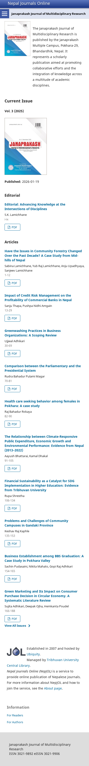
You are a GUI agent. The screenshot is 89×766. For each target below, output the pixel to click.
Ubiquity (33, 654)
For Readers (15, 715)
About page (53, 688)
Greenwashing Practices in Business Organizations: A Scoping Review (33, 332)
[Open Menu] (4, 13)
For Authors (15, 722)
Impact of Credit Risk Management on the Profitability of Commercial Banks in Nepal (38, 297)
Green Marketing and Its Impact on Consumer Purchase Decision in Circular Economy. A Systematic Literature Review (41, 596)
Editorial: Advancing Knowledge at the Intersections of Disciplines (35, 206)
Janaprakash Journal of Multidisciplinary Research (48, 14)
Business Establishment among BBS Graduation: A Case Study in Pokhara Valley (44, 558)
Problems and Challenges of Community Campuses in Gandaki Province (36, 523)
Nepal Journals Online (29, 3)
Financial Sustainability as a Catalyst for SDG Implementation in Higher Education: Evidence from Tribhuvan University (42, 485)
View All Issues (15, 625)
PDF (14, 227)
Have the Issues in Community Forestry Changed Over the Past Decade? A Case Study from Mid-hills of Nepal (43, 255)
